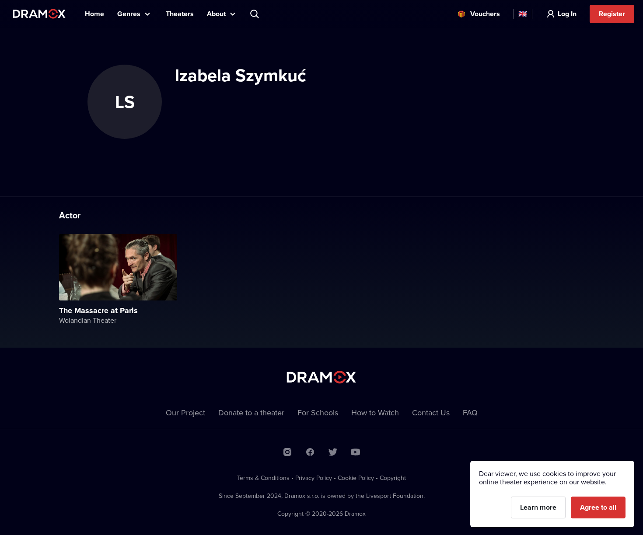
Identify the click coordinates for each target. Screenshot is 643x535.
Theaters (180, 14)
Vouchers (485, 14)
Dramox (39, 14)
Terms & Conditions (263, 477)
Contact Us (431, 412)
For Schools (317, 412)
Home (94, 14)
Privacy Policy (313, 477)
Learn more (538, 507)
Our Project (185, 412)
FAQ (470, 412)
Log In (567, 14)
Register (612, 14)
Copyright (393, 477)
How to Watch (375, 412)
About (216, 14)
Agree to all (598, 507)
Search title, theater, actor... (255, 14)
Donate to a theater (251, 412)
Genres (128, 14)
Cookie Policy (356, 477)
